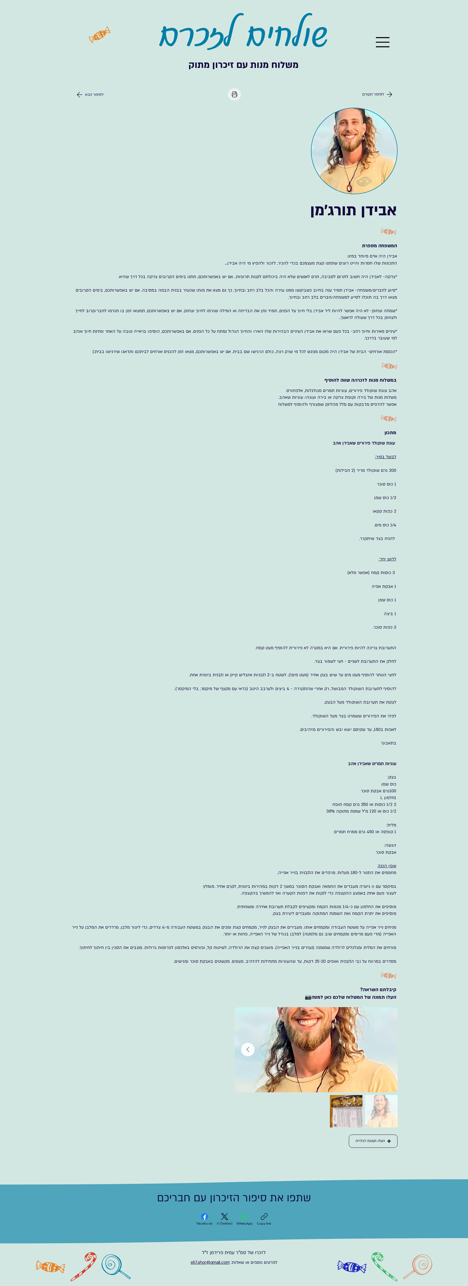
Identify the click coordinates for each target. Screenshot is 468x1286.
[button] (373, 1141)
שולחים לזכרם (243, 35)
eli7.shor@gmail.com (210, 1262)
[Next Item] (248, 1049)
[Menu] (383, 42)
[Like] (234, 94)
